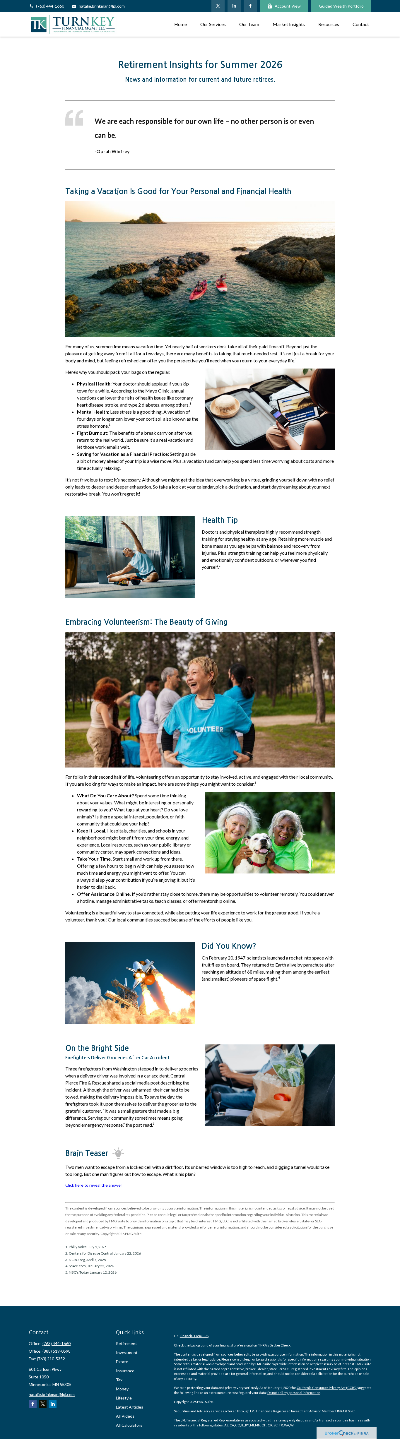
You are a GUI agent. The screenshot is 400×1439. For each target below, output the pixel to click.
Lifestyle (124, 1397)
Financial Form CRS (194, 1336)
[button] (180, 24)
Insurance (125, 1370)
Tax (119, 1379)
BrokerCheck (280, 1345)
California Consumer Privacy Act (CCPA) (327, 1388)
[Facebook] (250, 6)
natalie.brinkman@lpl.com (102, 6)
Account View (288, 6)
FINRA (339, 1411)
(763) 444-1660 (50, 6)
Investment (127, 1352)
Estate (122, 1361)
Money (122, 1388)
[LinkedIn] (234, 6)
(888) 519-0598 (56, 1351)
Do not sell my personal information (293, 1393)
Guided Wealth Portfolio (341, 6)
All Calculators (129, 1425)
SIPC (351, 1411)
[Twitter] (218, 6)
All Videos (125, 1416)
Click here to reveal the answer (93, 1185)
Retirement (126, 1343)
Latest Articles (129, 1406)
